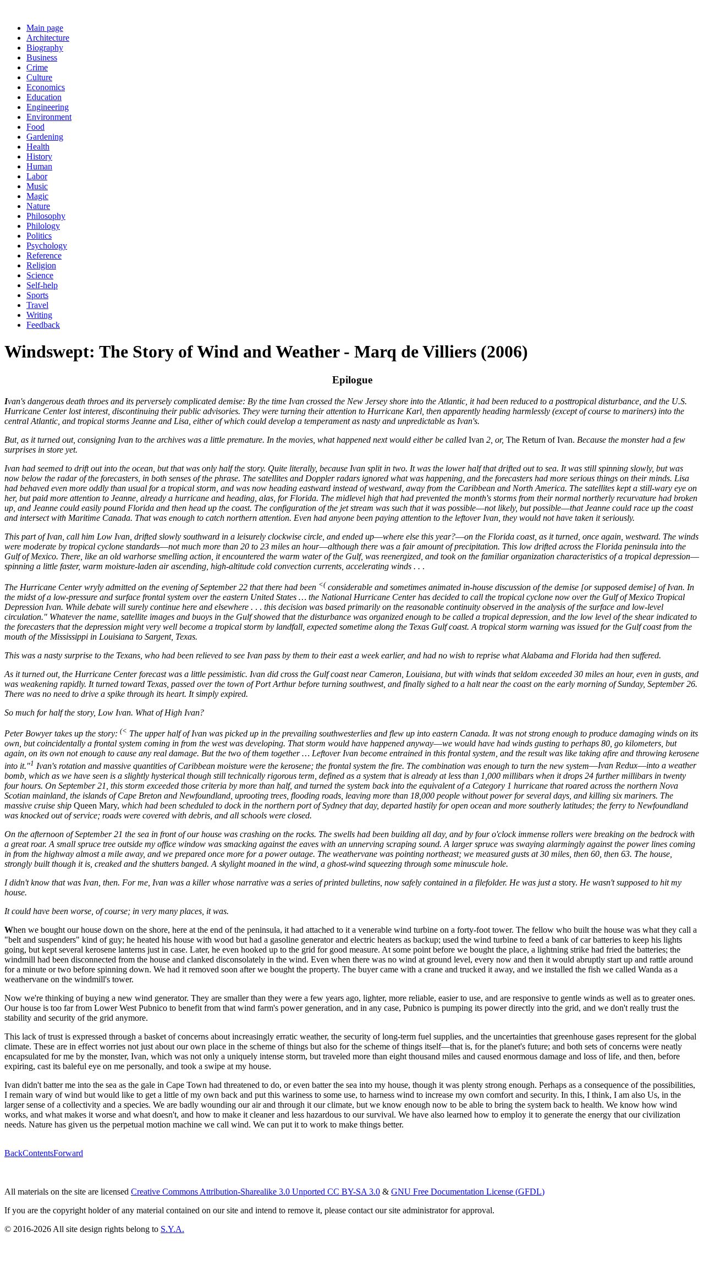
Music (37, 186)
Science (39, 275)
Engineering (47, 107)
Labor (36, 176)
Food (35, 126)
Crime (37, 67)
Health (38, 146)
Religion (41, 265)
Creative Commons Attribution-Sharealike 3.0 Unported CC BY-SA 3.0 (255, 1191)
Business (41, 57)
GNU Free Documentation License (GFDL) (467, 1191)
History (39, 156)
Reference (44, 255)
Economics (45, 87)
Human (39, 166)
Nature (38, 206)
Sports (37, 295)
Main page (44, 27)
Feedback (43, 324)
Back (13, 1153)
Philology (43, 225)
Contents (38, 1153)
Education (44, 97)
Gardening (44, 136)
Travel (37, 305)
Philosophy (45, 216)
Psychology (46, 245)
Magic (37, 196)
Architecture (47, 37)
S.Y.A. (172, 1229)
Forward (68, 1153)
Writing (39, 315)
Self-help (42, 285)
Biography (44, 47)
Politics (39, 235)
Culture (39, 77)
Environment (49, 117)
